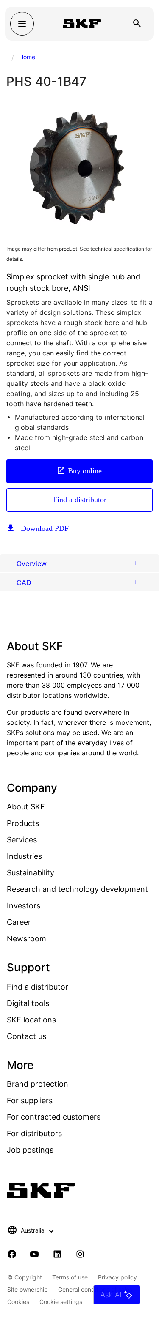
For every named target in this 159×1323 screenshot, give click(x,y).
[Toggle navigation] (22, 24)
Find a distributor (79, 499)
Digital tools (28, 1003)
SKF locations (31, 1019)
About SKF (26, 806)
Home (27, 56)
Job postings (30, 1149)
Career (19, 922)
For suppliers (30, 1100)
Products (23, 823)
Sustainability (30, 872)
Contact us (26, 1036)
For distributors (34, 1133)
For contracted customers (53, 1117)
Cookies (18, 1301)
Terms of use (70, 1277)
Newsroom (26, 938)
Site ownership (27, 1289)
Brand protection (37, 1084)
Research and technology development (77, 889)
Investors (23, 905)
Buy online (85, 471)
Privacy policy (117, 1277)
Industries (24, 856)
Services (22, 839)
